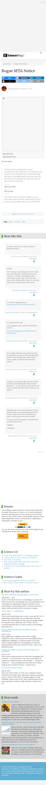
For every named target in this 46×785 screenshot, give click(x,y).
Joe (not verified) (12, 312)
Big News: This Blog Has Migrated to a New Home (20, 595)
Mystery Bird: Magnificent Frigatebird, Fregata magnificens (19, 630)
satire (23, 222)
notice (23, 214)
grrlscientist (7, 64)
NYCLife (17, 214)
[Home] (14, 56)
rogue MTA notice (29, 214)
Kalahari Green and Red (10, 702)
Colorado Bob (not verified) (17, 341)
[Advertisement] (23, 26)
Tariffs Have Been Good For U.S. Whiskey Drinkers (21, 555)
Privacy (35, 767)
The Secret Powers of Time (12, 668)
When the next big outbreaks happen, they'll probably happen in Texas (21, 723)
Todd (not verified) (20, 290)
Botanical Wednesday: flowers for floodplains (18, 745)
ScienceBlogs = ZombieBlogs (12, 611)
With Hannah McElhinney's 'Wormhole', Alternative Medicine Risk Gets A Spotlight (21, 563)
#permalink (33, 259)
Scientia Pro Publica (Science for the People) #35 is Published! (20, 650)
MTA (20, 214)
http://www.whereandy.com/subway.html (21, 305)
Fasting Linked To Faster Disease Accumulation (20, 558)
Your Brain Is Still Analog (12, 560)
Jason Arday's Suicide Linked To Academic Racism (21, 583)
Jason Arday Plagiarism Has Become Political (19, 581)
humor (10, 222)
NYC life (17, 222)
